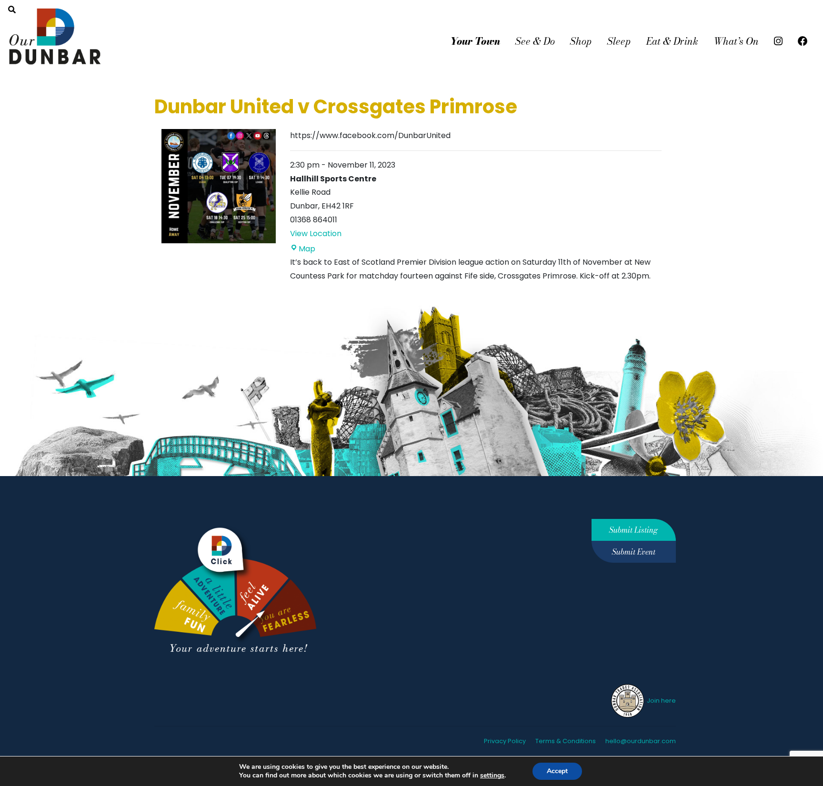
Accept (557, 771)
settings (492, 775)
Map (307, 248)
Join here (660, 700)
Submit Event (633, 551)
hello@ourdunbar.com (640, 741)
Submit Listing (633, 530)
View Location (315, 233)
